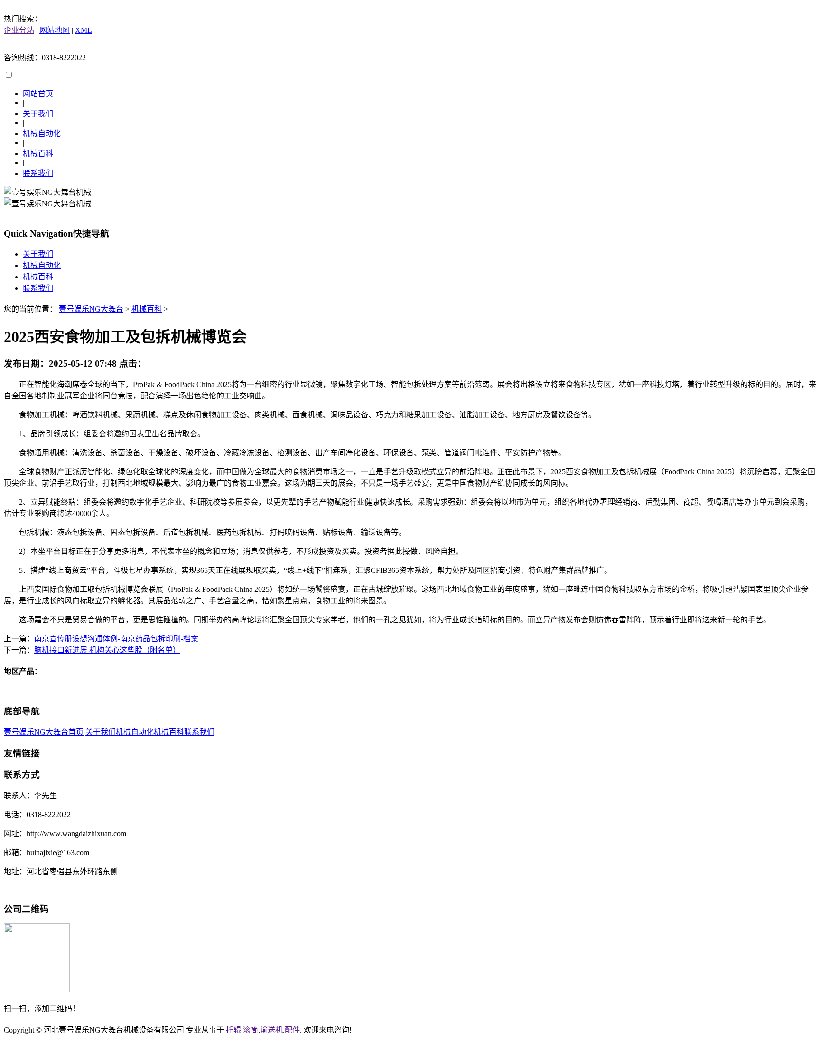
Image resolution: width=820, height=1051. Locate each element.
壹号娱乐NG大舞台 (91, 309)
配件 (292, 1030)
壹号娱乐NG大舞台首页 (44, 732)
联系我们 (38, 173)
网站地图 (54, 30)
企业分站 (19, 30)
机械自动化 (42, 133)
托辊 (233, 1030)
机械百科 (38, 153)
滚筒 (250, 1030)
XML (83, 30)
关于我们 (38, 114)
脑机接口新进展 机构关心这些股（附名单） (107, 650)
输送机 (271, 1030)
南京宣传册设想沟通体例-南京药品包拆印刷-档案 (116, 639)
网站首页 (38, 94)
